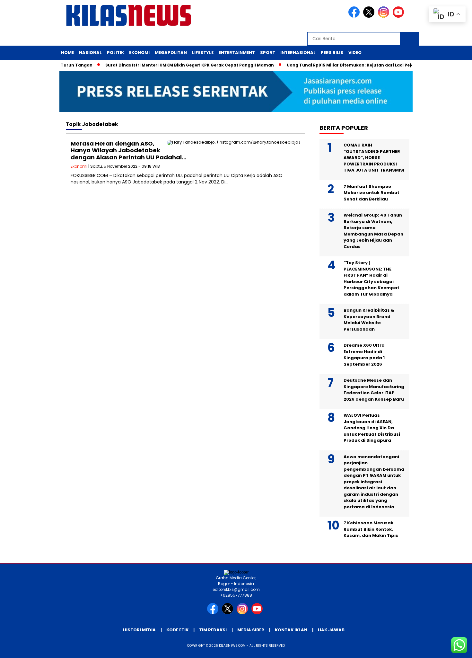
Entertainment (237, 52)
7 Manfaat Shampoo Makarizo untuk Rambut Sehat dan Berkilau (371, 192)
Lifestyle (203, 52)
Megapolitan (171, 52)
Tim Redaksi (213, 630)
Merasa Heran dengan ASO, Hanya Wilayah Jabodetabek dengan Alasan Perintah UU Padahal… (129, 150)
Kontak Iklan (291, 630)
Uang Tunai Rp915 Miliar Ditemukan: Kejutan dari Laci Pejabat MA (349, 65)
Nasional (90, 52)
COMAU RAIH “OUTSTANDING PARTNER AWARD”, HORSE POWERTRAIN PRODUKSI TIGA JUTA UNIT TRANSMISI (374, 157)
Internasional (298, 52)
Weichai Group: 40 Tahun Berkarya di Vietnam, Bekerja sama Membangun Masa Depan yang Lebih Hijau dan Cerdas (373, 231)
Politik (115, 52)
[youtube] (399, 16)
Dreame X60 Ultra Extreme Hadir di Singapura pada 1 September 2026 (364, 354)
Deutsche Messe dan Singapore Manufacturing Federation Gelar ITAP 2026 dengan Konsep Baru (374, 389)
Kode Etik (177, 630)
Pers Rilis (332, 52)
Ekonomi (139, 52)
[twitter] (370, 16)
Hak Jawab (331, 630)
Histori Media (139, 630)
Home (67, 52)
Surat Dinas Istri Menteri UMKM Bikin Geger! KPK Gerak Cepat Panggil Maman (180, 65)
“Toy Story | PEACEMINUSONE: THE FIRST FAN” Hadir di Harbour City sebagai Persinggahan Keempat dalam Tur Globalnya (371, 278)
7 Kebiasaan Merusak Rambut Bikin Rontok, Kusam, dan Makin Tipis (371, 529)
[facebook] (355, 16)
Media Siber (250, 630)
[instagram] (384, 16)
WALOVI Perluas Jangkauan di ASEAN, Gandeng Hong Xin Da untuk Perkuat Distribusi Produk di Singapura (372, 427)
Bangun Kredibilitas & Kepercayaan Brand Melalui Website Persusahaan (369, 319)
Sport (267, 52)
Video (355, 52)
